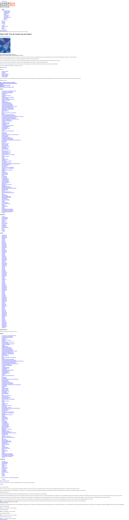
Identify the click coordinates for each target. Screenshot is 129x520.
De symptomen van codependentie (7, 383)
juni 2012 (3, 317)
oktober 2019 (4, 260)
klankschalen (4, 226)
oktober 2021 (4, 245)
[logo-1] (7, 7)
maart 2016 (4, 284)
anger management (5, 217)
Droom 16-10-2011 (5, 144)
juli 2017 (3, 276)
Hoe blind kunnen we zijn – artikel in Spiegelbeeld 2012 (11, 163)
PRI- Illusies (4, 194)
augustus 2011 (4, 326)
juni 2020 (3, 254)
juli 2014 (3, 302)
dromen (3, 466)
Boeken (3, 113)
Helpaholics (4, 404)
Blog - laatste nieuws (3, 30)
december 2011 (4, 323)
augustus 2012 (4, 315)
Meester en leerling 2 (5, 182)
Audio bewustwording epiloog (7, 103)
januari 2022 (4, 244)
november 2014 (4, 298)
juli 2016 (3, 280)
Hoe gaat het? (4, 166)
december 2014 (4, 297)
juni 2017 (3, 277)
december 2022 (4, 236)
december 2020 (4, 250)
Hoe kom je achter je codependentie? (8, 167)
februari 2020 (4, 256)
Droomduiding (4, 147)
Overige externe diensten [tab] (4, 502)
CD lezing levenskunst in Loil (7, 364)
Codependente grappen (5, 122)
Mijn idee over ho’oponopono (7, 184)
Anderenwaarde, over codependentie (8, 97)
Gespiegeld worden (5, 403)
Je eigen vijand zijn (5, 173)
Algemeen (3, 216)
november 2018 (4, 264)
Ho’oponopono (4, 161)
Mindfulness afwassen (5, 186)
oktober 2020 (4, 251)
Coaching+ (4, 121)
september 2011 (4, 325)
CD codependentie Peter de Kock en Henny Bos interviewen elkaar (13, 116)
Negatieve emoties (5, 433)
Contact (3, 374)
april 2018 (3, 269)
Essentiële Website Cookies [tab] (4, 492)
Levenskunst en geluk (5, 424)
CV (2, 131)
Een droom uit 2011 (5, 151)
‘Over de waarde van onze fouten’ (7, 91)
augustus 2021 (4, 247)
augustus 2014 (4, 301)
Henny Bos (8, 36)
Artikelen (3, 100)
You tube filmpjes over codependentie (8, 210)
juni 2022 (3, 239)
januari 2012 (4, 322)
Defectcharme (4, 140)
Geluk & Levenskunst (5, 156)
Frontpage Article (5, 222)
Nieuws (3, 229)
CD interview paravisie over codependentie (9, 118)
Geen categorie (4, 223)
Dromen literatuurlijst (5, 143)
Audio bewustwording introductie (7, 104)
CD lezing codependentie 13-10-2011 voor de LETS (10, 363)
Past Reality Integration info (6, 191)
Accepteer (1, 484)
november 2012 (4, 313)
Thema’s (3, 200)
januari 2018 (4, 271)
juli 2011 (3, 327)
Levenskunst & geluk (5, 423)
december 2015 (4, 286)
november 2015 (4, 287)
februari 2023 (4, 235)
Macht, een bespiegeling (6, 181)
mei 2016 (3, 282)
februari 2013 (4, 310)
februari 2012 (4, 321)
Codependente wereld (5, 123)
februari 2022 (4, 243)
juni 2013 (3, 307)
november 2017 (4, 273)
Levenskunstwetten (5, 180)
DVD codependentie (5, 393)
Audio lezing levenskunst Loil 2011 (7, 107)
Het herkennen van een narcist (7, 160)
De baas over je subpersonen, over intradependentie (10, 134)
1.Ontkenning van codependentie (7, 92)
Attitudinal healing (5, 101)
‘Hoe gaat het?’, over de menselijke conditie (9, 90)
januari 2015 (4, 296)
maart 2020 (4, 255)
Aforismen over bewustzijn (6, 95)
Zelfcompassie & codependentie (7, 211)
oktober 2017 (4, 274)
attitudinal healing (5, 218)
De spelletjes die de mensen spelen (7, 138)
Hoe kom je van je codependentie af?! (8, 168)
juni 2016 (3, 281)
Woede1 (3, 207)
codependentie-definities (6, 128)
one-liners (3, 230)
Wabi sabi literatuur (5, 202)
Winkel (3, 204)
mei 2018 (3, 268)
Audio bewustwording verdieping (7, 105)
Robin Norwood (4, 198)
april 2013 (3, 309)
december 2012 (4, 312)
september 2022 (4, 237)
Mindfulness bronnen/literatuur (7, 187)
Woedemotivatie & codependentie (7, 209)
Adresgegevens (4, 93)
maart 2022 (4, 242)
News (3, 228)
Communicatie (4, 373)
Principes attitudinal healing (6, 196)
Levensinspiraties (5, 178)
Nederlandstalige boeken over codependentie (9, 188)
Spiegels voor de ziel (5, 443)
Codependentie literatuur (6, 126)
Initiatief (3, 170)
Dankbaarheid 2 (4, 133)
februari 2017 (4, 279)
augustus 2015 (4, 290)
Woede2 (3, 208)
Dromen (3, 142)
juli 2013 (3, 306)
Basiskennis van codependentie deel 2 (8, 353)
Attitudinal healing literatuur (6, 102)
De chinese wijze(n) (5, 135)
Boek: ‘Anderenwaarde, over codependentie (9, 112)
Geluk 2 (3, 157)
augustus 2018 (4, 265)
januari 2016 (4, 285)
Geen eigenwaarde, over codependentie (8, 154)
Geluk (3, 155)
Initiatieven (4, 171)
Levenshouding (4, 177)
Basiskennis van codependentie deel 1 (8, 108)
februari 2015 (4, 295)
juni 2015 (3, 292)
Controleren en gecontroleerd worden (8, 130)
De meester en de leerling (6, 137)
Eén (2, 394)
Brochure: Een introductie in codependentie (9, 115)
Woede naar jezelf (5, 206)
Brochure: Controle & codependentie (8, 114)
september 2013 (4, 305)
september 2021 (4, 246)
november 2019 (4, 259)
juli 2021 (3, 248)
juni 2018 (3, 267)
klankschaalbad (4, 176)
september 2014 (4, 300)
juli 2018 (3, 266)
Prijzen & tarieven (5, 195)
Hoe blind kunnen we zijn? (6, 164)
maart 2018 (4, 270)
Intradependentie (4, 172)
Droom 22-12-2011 (5, 145)
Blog (3, 111)
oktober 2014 (4, 299)
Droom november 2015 (5, 146)
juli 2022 (3, 238)
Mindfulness (4, 185)
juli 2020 (3, 253)
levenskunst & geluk (5, 227)
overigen (3, 231)
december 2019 (4, 258)
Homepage (3, 413)
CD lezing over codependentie (7, 120)
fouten (6, 67)
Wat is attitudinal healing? (6, 203)
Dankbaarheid (4, 132)
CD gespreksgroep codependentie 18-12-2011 (9, 117)
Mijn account (4, 183)
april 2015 (3, 294)
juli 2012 (3, 316)
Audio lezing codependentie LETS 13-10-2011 (9, 106)
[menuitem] (65, 14)
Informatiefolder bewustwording (7, 414)
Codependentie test (5, 127)
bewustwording (4, 219)
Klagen (3, 175)
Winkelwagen (4, 205)
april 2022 (3, 241)
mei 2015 (3, 293)
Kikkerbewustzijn (5, 174)
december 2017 (4, 272)
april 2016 (3, 283)
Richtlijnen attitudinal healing (6, 197)
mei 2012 (3, 318)
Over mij (3, 190)
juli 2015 (3, 291)
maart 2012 (4, 320)
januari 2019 (4, 262)
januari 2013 (4, 311)
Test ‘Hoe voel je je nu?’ (6, 199)
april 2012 (3, 319)
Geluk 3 (3, 158)
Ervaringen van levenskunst (6, 152)
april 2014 (3, 303)
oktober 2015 (4, 288)
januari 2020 (4, 257)
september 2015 (4, 289)
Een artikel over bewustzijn (6, 150)
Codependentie (4, 124)
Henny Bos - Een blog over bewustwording (12, 477)
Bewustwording (4, 354)
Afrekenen (3, 96)
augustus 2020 (4, 252)
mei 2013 (3, 308)
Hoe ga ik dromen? (5, 165)
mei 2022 (3, 240)
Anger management (5, 98)
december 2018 (4, 263)
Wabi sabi (3, 201)
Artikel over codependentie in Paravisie (8, 343)
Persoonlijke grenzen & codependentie (8, 192)
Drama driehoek (4, 141)
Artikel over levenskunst (6, 344)
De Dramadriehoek (5, 136)
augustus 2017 (4, 275)
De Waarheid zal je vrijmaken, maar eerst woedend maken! (11, 384)
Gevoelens (3, 224)
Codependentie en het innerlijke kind (8, 125)
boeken (3, 67)
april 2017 (3, 278)
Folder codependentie (5, 153)
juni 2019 (3, 261)
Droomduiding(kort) (5, 148)
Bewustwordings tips (5, 110)
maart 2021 (4, 249)
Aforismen (3, 94)
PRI (2, 193)
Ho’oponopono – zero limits (6, 162)
